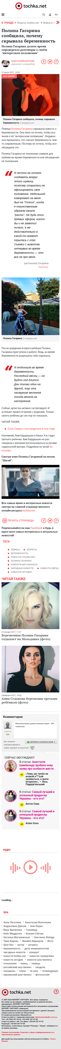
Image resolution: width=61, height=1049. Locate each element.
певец (24, 963)
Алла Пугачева (12, 922)
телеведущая (50, 970)
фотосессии (42, 974)
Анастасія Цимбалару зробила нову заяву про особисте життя (36, 765)
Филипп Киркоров (32, 941)
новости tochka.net (23, 557)
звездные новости (22, 568)
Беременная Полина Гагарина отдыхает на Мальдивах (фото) (26, 637)
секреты (32, 549)
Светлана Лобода (44, 937)
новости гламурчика (42, 956)
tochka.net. (29, 510)
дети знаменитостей (36, 948)
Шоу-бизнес (9, 76)
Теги (6, 912)
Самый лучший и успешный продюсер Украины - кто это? (36, 795)
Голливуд (31, 929)
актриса (33, 944)
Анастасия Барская (22, 61)
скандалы (9, 970)
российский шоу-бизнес (17, 967)
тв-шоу (34, 970)
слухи (22, 970)
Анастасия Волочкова (38, 922)
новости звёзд (49, 568)
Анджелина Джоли (14, 926)
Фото (50, 941)
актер (20, 944)
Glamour (43, 267)
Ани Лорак (36, 926)
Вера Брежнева (12, 929)
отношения (10, 963)
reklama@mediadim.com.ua (46, 1017)
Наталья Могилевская (16, 937)
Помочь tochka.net (28, 22)
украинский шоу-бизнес (17, 974)
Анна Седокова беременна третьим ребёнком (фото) (29, 700)
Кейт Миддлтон (12, 933)
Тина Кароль (10, 941)
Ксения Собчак (34, 933)
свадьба (40, 967)
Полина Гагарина (22, 128)
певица (15, 549)
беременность (19, 553)
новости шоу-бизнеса (24, 564)
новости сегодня (21, 572)
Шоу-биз (8, 944)
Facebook (36, 528)
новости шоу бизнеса (39, 959)
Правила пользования (10, 1032)
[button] (50, 14)
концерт (34, 952)
